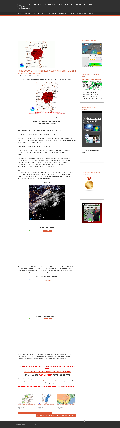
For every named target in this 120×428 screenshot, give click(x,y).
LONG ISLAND (28, 13)
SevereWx (37, 75)
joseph (30, 75)
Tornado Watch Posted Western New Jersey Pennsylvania (26, 405)
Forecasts (45, 13)
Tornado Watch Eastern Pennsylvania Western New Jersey (66, 405)
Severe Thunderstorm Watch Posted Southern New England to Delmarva (46, 405)
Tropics (91, 13)
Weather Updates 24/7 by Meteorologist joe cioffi (62, 4)
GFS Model (37, 13)
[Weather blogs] (89, 191)
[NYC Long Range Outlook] (92, 90)
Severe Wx (71, 13)
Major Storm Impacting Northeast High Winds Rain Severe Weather (35, 413)
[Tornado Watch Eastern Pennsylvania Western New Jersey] (66, 399)
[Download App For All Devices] (92, 146)
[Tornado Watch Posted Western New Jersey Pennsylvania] (27, 399)
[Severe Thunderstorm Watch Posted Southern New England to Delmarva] (47, 399)
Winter (54, 13)
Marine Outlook (81, 13)
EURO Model (62, 13)
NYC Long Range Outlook (91, 79)
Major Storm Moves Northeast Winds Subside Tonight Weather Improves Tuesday (55, 416)
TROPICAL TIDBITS (45, 375)
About (19, 13)
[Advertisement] (60, 26)
